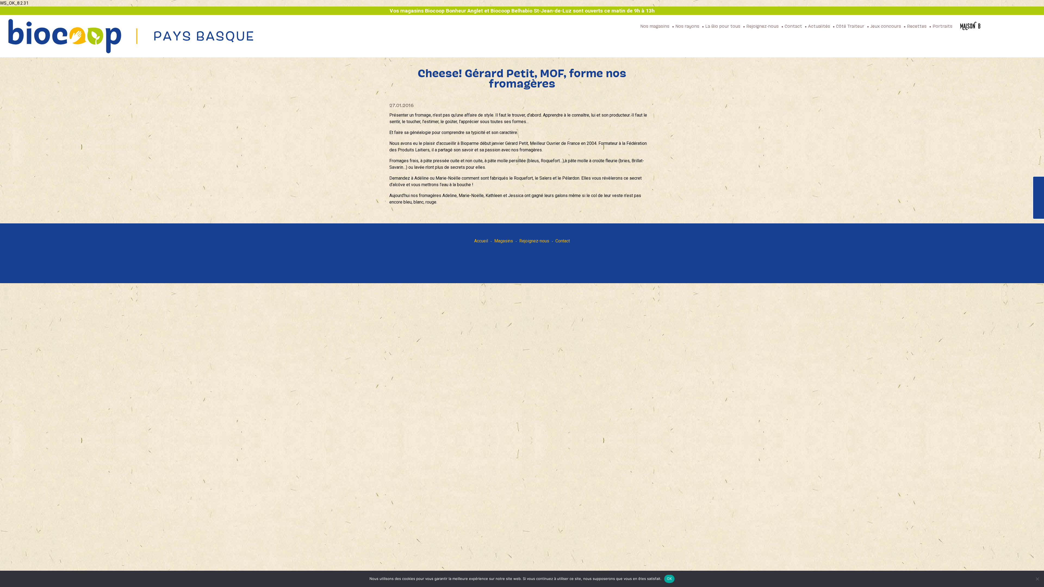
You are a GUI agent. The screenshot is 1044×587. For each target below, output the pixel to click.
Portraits (942, 27)
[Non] (1037, 579)
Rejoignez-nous (762, 27)
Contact (793, 27)
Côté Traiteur (850, 27)
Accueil (481, 240)
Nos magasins (654, 27)
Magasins (503, 240)
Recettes (917, 27)
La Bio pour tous (722, 27)
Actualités (819, 27)
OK (669, 578)
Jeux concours (885, 27)
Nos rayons (687, 27)
